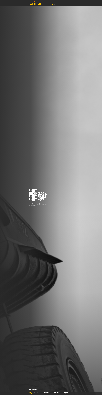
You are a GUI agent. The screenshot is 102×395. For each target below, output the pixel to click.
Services (53, 3)
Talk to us (71, 3)
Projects (62, 3)
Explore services (33, 389)
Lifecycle (58, 3)
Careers (66, 3)
